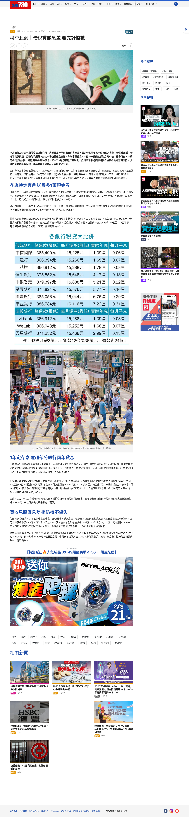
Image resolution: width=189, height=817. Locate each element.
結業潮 (146, 77)
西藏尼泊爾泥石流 (150, 71)
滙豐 (48, 643)
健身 (158, 89)
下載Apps (55, 811)
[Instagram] (171, 811)
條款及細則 (96, 811)
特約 (97, 696)
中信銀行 (36, 643)
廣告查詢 (13, 811)
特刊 (13, 693)
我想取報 (23, 811)
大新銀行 (111, 637)
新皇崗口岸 (158, 77)
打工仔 (34, 637)
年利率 (73, 637)
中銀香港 (58, 643)
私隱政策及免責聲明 (81, 811)
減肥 (167, 89)
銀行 (44, 637)
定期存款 (85, 637)
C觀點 (158, 83)
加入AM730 (66, 811)
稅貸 (14, 637)
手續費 (24, 643)
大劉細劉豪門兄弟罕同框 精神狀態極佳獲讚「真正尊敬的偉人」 (160, 202)
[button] (140, 4)
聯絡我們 (44, 811)
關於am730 (34, 811)
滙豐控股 (105, 643)
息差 (24, 637)
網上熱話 (146, 83)
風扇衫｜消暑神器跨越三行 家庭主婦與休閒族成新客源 (160, 166)
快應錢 (123, 637)
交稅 (53, 637)
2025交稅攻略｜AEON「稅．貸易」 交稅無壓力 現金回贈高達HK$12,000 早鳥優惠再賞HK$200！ (113, 689)
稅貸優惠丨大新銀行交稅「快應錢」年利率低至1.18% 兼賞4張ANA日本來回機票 (113, 729)
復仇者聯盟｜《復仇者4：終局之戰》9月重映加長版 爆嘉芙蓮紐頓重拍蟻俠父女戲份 (160, 274)
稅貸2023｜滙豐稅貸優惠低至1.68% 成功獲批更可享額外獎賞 (30, 727)
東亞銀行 (71, 643)
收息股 (93, 643)
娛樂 (144, 136)
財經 (12, 31)
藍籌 (83, 643)
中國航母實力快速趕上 (151, 236)
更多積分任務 (108, 801)
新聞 (144, 239)
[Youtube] (177, 811)
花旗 (14, 643)
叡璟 (168, 83)
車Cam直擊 (168, 71)
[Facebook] (166, 811)
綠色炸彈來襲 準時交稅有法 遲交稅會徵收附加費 (30, 688)
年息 (63, 637)
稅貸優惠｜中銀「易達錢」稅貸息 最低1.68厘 (29, 767)
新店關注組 (173, 77)
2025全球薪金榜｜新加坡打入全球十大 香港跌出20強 (72, 688)
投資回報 (98, 637)
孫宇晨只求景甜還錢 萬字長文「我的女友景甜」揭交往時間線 (160, 131)
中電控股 (118, 643)
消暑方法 (146, 89)
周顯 (176, 89)
